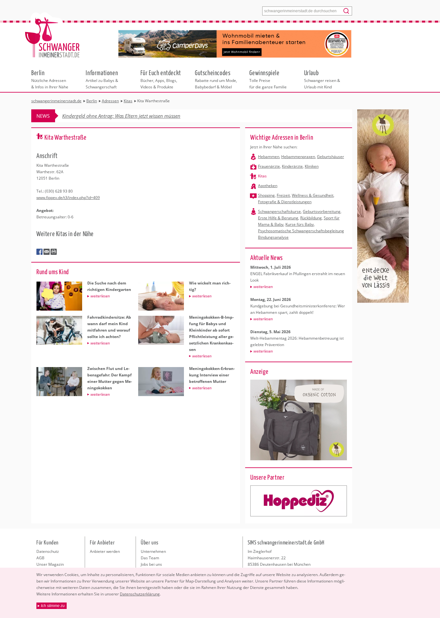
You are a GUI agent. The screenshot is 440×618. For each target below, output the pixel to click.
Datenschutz (47, 551)
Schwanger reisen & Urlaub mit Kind (322, 79)
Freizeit (283, 195)
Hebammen (268, 156)
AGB (40, 558)
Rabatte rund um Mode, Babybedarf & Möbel (216, 79)
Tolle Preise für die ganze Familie (268, 79)
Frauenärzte (269, 166)
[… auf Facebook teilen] (39, 252)
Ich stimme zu (53, 605)
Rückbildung (311, 218)
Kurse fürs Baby (299, 224)
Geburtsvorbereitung (321, 211)
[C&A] (298, 500)
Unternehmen (153, 551)
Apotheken (267, 185)
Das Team (150, 558)
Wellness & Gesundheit (312, 195)
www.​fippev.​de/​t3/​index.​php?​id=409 (68, 197)
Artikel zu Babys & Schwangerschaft (102, 79)
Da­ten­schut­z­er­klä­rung (140, 594)
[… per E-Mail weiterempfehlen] (46, 252)
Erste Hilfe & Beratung (278, 218)
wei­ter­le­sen (263, 286)
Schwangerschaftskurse (279, 211)
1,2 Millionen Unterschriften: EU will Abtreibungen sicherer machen (134, 116)
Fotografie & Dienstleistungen (284, 201)
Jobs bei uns (151, 564)
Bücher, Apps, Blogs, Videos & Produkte (160, 79)
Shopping (266, 195)
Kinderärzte (292, 166)
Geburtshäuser (330, 156)
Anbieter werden (105, 551)
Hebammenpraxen (298, 156)
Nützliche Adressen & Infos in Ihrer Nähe (49, 79)
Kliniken (312, 166)
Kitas (262, 176)
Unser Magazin (50, 564)
